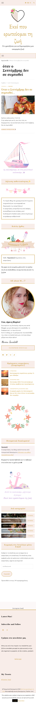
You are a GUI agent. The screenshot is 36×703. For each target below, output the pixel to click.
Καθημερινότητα (14, 388)
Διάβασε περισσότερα (8, 129)
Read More (21, 700)
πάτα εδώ (18, 659)
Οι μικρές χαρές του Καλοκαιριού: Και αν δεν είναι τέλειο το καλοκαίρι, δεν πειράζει (22, 393)
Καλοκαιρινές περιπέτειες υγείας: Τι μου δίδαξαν (22, 374)
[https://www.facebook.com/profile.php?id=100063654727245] (3, 630)
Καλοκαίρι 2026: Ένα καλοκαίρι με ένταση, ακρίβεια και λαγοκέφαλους (22, 383)
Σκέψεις (10, 86)
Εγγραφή (7, 574)
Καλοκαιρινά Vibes (14, 379)
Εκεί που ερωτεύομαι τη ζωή (18, 34)
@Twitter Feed (6, 680)
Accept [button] (15, 700)
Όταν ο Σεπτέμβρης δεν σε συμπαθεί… (16, 91)
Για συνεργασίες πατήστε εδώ (18, 348)
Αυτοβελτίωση (13, 371)
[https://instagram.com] (7, 630)
